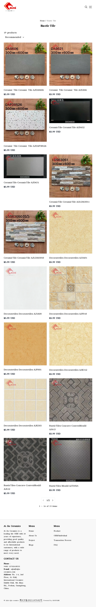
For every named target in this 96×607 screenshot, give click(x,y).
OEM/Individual (60, 535)
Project (32, 540)
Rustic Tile (51, 21)
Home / (43, 21)
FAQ (56, 545)
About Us (33, 535)
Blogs (31, 545)
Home (31, 531)
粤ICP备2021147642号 (31, 600)
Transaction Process (62, 540)
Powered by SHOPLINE (52, 600)
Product (57, 531)
